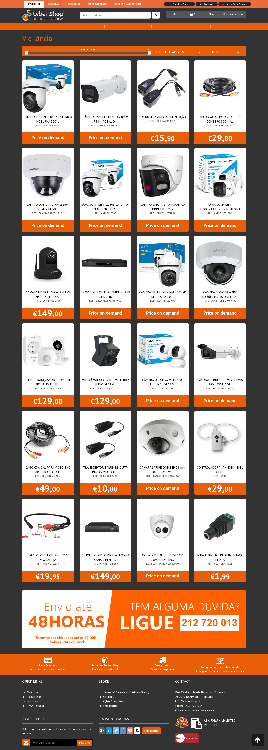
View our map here (162, 667)
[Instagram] (137, 730)
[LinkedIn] (109, 730)
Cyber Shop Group (114, 701)
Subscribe (84, 742)
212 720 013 (194, 706)
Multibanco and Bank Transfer (47, 667)
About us (32, 692)
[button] (211, 14)
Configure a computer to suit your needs (220, 669)
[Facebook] (123, 730)
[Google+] (102, 730)
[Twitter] (116, 730)
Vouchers (32, 701)
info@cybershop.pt (188, 701)
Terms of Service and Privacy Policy (126, 692)
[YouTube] (130, 730)
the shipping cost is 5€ (105, 667)
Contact (108, 697)
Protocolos (110, 706)
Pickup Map (34, 697)
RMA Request (35, 706)
